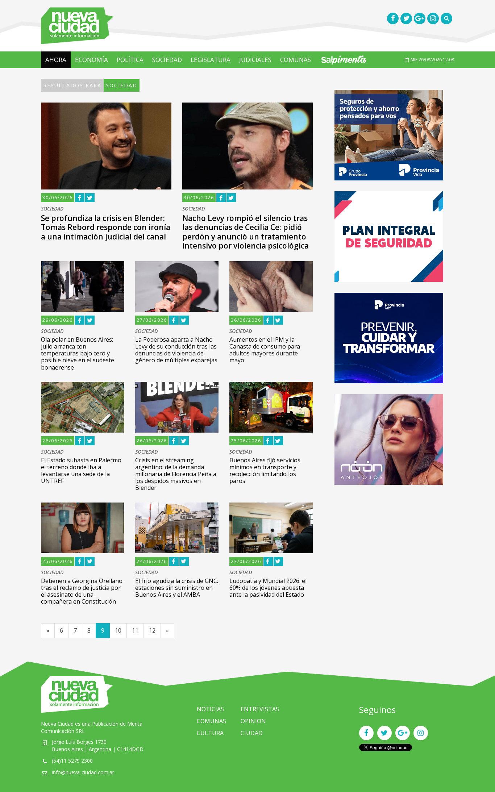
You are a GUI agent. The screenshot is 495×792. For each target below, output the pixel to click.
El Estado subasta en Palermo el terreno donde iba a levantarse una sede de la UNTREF (81, 470)
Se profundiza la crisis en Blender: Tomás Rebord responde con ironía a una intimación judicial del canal (105, 227)
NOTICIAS (210, 709)
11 (135, 630)
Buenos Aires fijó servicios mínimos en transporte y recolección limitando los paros (264, 470)
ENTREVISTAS (260, 709)
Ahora (55, 59)
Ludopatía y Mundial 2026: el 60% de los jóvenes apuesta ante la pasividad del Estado (268, 588)
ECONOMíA (91, 59)
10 (118, 630)
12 (152, 630)
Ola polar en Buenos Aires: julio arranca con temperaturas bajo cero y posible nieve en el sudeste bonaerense (77, 353)
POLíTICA (130, 59)
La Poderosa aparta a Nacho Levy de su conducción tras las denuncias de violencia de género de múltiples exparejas (176, 349)
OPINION (253, 721)
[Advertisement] (389, 546)
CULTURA (210, 733)
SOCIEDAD (167, 59)
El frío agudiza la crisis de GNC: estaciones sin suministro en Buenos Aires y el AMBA (176, 588)
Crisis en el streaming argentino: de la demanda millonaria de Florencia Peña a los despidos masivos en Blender (175, 474)
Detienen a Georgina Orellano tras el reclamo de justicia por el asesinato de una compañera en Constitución (81, 591)
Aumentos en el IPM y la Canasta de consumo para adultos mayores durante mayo (264, 349)
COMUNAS (295, 59)
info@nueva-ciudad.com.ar (83, 772)
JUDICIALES (255, 59)
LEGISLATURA (210, 59)
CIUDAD (252, 733)
